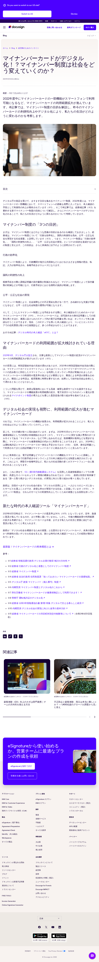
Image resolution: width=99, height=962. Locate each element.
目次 (5, 189)
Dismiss (74, 14)
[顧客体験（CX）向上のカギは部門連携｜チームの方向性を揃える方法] (27, 676)
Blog (13, 48)
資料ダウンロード (74, 27)
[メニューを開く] (4, 27)
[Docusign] (17, 27)
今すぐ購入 (90, 27)
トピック (90, 36)
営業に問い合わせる (54, 27)
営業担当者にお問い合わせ (22, 776)
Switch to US (27, 14)
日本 (41, 918)
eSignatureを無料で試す (21, 766)
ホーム (5, 48)
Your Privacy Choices (55, 951)
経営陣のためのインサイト (28, 48)
